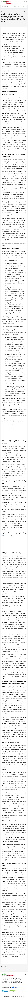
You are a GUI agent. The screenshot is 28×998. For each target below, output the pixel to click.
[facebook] (13, 987)
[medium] (16, 987)
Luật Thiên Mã (23, 996)
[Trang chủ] (1, 11)
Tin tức (5, 11)
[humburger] (25, 2)
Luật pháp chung (13, 11)
